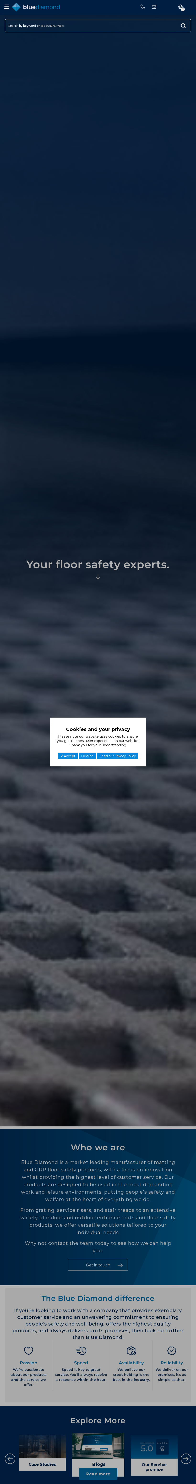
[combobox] (98, 25)
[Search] (183, 25)
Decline (87, 756)
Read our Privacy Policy (117, 756)
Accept (69, 756)
